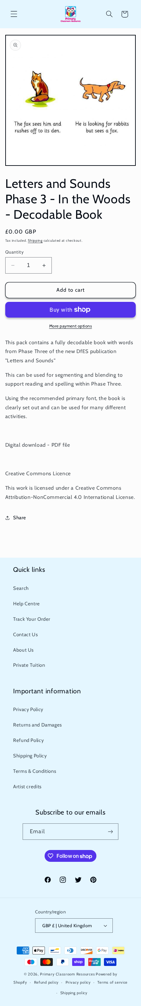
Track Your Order (31, 619)
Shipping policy (74, 993)
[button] (13, 14)
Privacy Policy (28, 709)
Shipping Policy (30, 756)
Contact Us (25, 634)
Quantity (14, 252)
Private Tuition (29, 665)
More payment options (70, 326)
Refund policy (46, 982)
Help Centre (26, 604)
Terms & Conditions (34, 771)
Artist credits (27, 787)
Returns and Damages (37, 725)
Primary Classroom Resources (67, 974)
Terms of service (112, 982)
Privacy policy (78, 982)
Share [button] (19, 518)
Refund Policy (28, 740)
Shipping (35, 240)
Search (21, 588)
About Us (23, 650)
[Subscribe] (110, 831)
